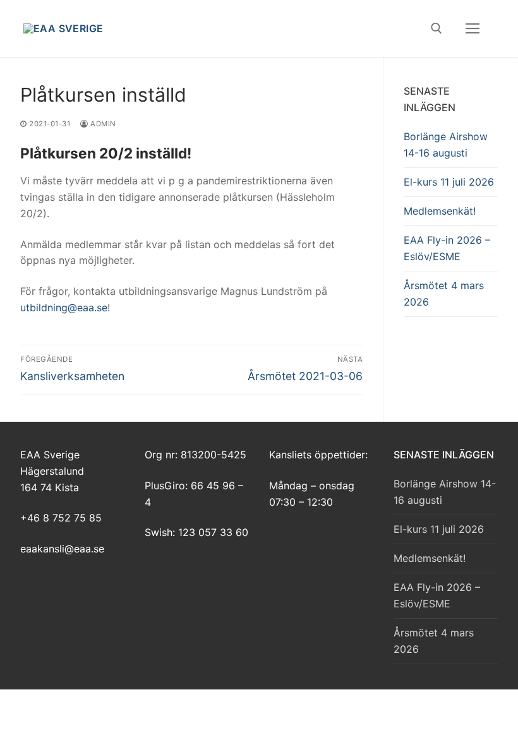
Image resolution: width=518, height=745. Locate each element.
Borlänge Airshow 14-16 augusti (446, 144)
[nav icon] (472, 28)
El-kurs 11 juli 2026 (449, 182)
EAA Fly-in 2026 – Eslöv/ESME (447, 248)
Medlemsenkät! (440, 211)
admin (102, 123)
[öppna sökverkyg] (436, 28)
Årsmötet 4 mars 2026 (444, 293)
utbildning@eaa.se (63, 307)
